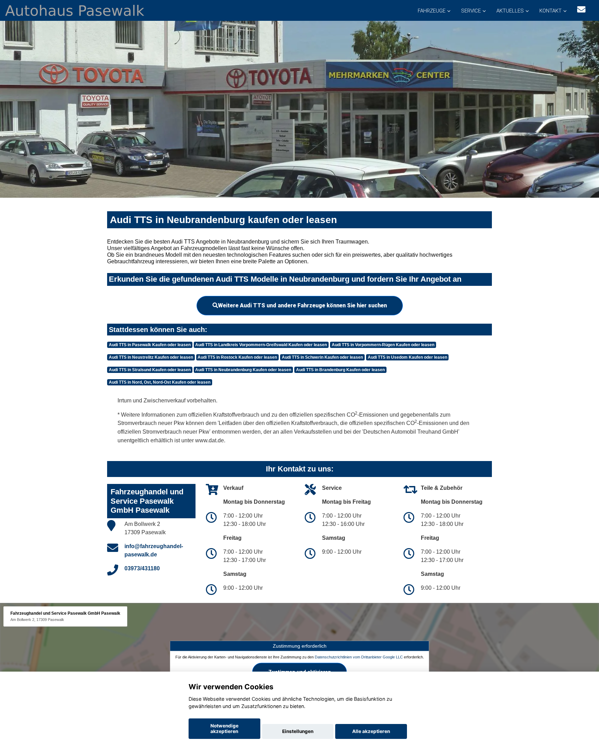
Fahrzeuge (431, 11)
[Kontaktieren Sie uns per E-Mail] (581, 9)
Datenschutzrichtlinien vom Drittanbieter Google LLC (359, 657)
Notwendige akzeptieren (224, 728)
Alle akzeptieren (371, 731)
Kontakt (550, 11)
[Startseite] (74, 9)
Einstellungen (297, 731)
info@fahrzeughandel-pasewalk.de (153, 550)
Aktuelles (510, 11)
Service (471, 11)
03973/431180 (142, 568)
